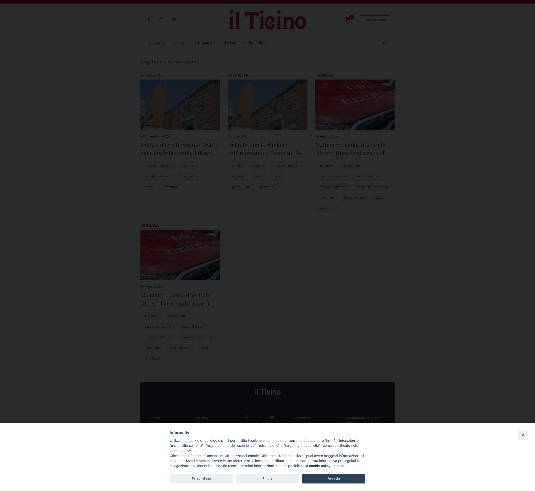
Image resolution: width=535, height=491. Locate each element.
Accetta (334, 478)
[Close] (522, 435)
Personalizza (201, 478)
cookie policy (319, 466)
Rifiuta (267, 478)
